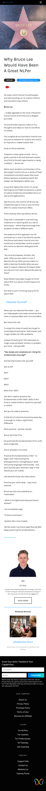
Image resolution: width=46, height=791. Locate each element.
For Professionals (23, 739)
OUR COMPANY (23, 694)
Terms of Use (23, 712)
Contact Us (23, 765)
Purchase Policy (23, 708)
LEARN (23, 725)
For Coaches (23, 735)
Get (19, 747)
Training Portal (23, 773)
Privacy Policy (23, 704)
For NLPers (23, 730)
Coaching (25, 747)
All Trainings (23, 743)
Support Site (23, 761)
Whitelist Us (23, 769)
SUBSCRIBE (36, 675)
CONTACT (23, 756)
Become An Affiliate (23, 716)
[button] (41, 2)
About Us (23, 700)
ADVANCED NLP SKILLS (23, 642)
